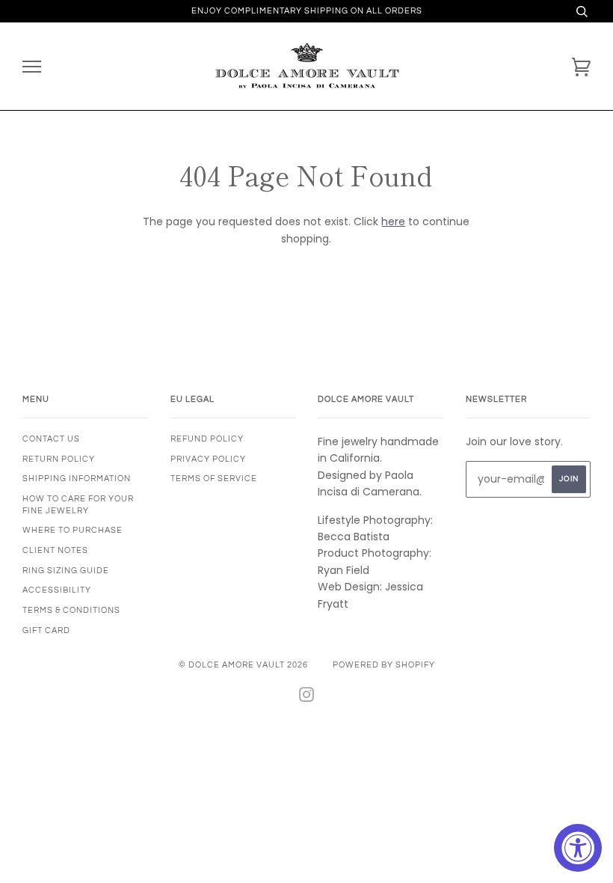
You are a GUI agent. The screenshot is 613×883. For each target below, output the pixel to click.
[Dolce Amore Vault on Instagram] (307, 698)
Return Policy (58, 459)
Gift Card (46, 630)
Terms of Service (213, 478)
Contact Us (51, 439)
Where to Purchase (72, 530)
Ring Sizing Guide (65, 570)
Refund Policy (207, 439)
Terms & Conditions (71, 610)
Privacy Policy (208, 459)
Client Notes (55, 550)
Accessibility (56, 590)
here (393, 221)
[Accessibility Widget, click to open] (578, 848)
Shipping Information (76, 478)
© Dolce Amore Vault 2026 (243, 665)
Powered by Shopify (384, 665)
